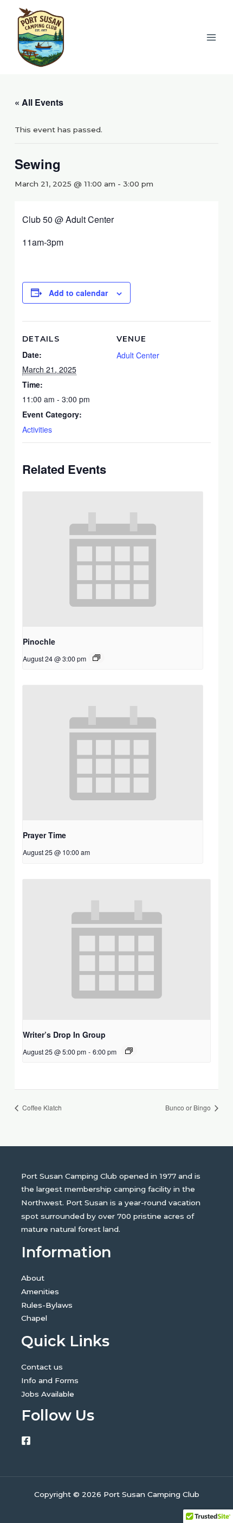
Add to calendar (78, 292)
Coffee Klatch (41, 1107)
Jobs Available (47, 1394)
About (32, 1278)
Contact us (42, 1367)
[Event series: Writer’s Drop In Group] (129, 1051)
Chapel (34, 1318)
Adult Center (137, 355)
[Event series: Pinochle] (96, 657)
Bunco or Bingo (188, 1107)
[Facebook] (26, 1440)
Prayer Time (44, 835)
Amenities (40, 1291)
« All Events (39, 102)
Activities (37, 429)
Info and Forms (50, 1380)
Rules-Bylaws (47, 1305)
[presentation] (113, 559)
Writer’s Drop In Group (64, 1034)
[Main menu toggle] (211, 37)
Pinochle (39, 641)
